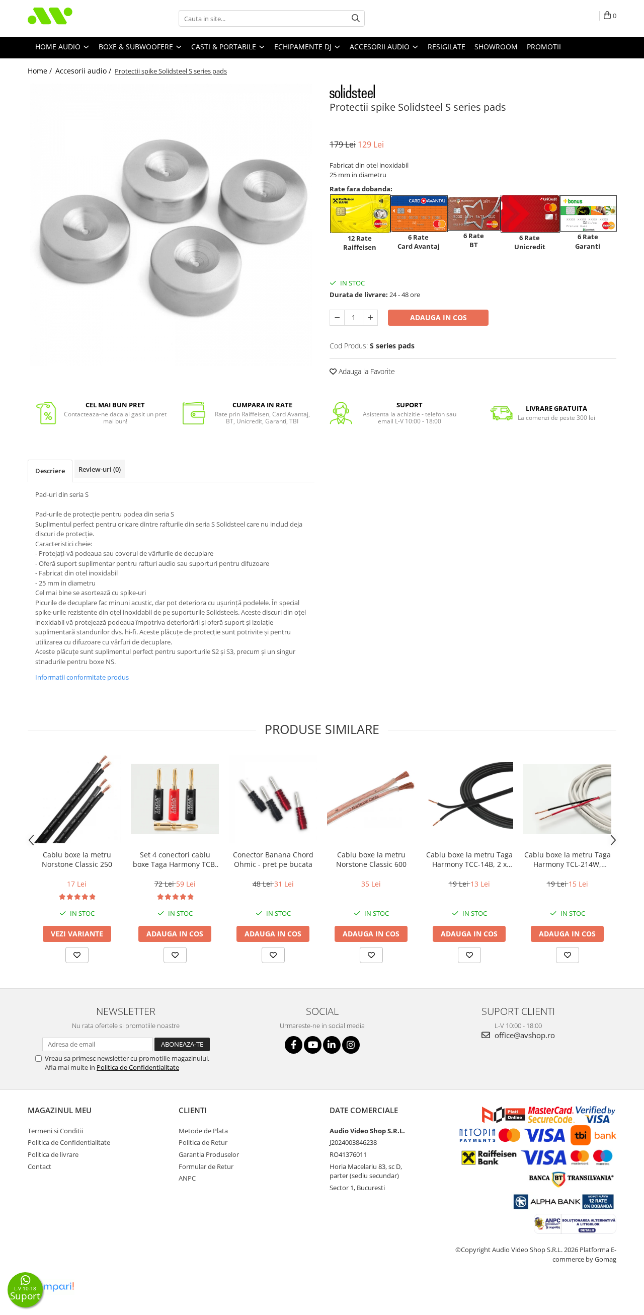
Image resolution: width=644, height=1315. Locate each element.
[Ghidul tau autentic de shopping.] (52, 1287)
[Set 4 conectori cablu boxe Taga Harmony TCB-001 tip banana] (175, 799)
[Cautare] (356, 18)
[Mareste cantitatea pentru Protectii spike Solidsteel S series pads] (370, 318)
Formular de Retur (206, 1166)
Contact (39, 1166)
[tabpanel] (171, 225)
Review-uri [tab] (99, 469)
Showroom (496, 46)
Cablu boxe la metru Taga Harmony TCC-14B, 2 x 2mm (469, 859)
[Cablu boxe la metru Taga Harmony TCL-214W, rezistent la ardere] (567, 799)
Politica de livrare (53, 1154)
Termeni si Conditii (55, 1130)
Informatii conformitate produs (82, 677)
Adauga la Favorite (366, 371)
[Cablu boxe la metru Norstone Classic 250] (77, 799)
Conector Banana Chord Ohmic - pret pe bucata (273, 859)
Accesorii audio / (84, 71)
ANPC (187, 1178)
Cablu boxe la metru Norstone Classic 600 (371, 859)
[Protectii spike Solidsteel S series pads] (171, 225)
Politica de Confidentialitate (138, 1067)
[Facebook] (293, 1045)
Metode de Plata (203, 1130)
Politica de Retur (203, 1142)
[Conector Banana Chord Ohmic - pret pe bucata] (273, 799)
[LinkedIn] (332, 1045)
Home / (41, 71)
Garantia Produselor (209, 1154)
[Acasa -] (78, 18)
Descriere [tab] (50, 470)
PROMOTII (544, 46)
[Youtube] (312, 1045)
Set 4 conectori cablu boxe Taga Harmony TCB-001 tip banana (175, 859)
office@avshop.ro (524, 1035)
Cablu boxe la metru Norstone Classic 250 (77, 859)
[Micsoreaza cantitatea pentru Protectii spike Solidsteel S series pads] (337, 318)
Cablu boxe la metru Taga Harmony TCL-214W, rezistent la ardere (567, 859)
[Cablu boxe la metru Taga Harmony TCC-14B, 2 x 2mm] (469, 799)
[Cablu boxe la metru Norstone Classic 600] (371, 799)
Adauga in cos (438, 317)
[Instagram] (351, 1045)
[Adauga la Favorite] (77, 955)
